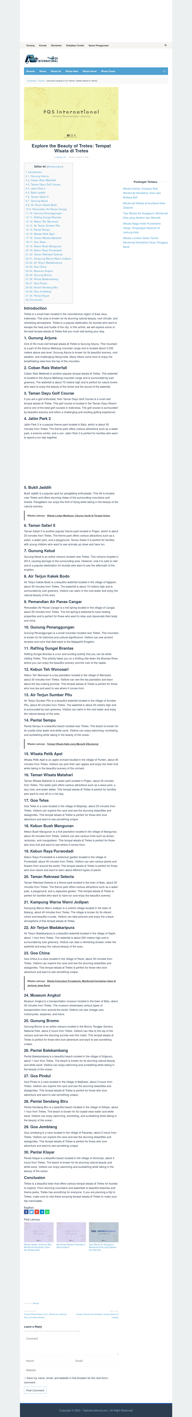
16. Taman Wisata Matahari (44, 238)
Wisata (36, 1303)
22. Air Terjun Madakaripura (44, 262)
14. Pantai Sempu (38, 229)
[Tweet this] (31, 1212)
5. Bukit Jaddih (35, 192)
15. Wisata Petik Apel (40, 234)
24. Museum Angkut (39, 271)
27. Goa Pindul (36, 283)
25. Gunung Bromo (39, 275)
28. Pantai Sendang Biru (42, 287)
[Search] (164, 71)
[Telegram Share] (42, 1212)
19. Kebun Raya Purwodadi (44, 250)
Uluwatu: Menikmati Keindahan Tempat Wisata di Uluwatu (97, 1314)
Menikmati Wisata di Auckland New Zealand (71, 1246)
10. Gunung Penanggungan (44, 213)
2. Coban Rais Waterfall (41, 180)
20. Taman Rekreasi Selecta (44, 254)
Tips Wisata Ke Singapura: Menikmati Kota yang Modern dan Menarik (103, 1247)
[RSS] (165, 45)
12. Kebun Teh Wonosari (42, 221)
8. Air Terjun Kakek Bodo (41, 205)
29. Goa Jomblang (38, 291)
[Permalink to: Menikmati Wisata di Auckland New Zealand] (71, 1232)
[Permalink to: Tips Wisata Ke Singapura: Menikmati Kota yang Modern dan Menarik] (103, 1232)
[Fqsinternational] (41, 59)
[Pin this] (36, 1212)
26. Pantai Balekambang (42, 279)
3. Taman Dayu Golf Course (43, 184)
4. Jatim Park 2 (35, 188)
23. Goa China (36, 266)
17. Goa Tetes (36, 242)
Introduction (34, 172)
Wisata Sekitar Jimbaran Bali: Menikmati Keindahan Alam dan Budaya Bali (38, 1247)
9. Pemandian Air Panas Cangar (46, 209)
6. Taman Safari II (37, 197)
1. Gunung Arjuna (37, 176)
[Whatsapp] (47, 1212)
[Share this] (26, 1212)
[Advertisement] (96, 21)
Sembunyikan (55, 166)
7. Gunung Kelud (37, 201)
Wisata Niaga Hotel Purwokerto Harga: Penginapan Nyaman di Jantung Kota (142, 227)
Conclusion (34, 299)
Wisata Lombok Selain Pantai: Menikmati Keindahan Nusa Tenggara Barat (145, 242)
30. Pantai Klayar (38, 295)
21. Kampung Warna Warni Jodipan (48, 258)
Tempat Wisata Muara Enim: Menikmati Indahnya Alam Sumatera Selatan (45, 1314)
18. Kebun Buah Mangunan (44, 246)
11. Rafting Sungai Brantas (43, 217)
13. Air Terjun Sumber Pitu (43, 225)
